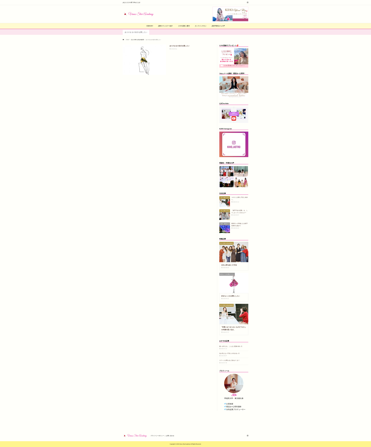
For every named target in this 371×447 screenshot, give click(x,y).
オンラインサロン (201, 26)
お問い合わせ (170, 435)
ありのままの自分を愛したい (136, 32)
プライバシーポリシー (157, 435)
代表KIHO (149, 26)
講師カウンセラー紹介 (165, 26)
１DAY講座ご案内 (184, 26)
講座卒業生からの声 (218, 26)
